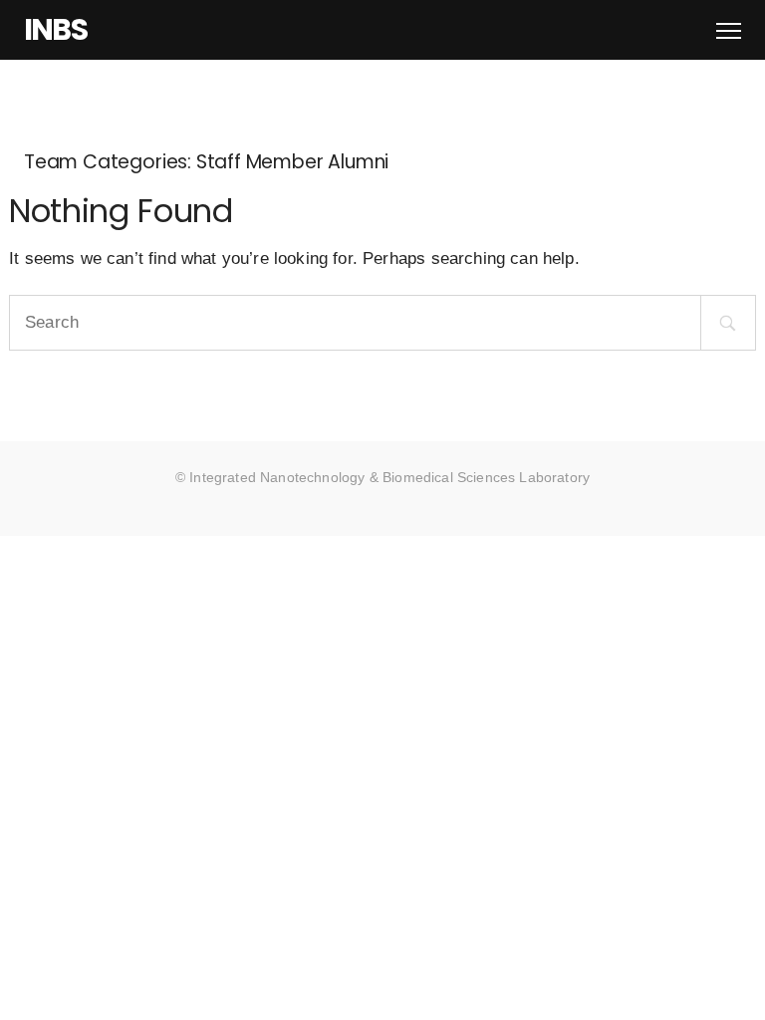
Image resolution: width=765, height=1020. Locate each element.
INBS (55, 29)
